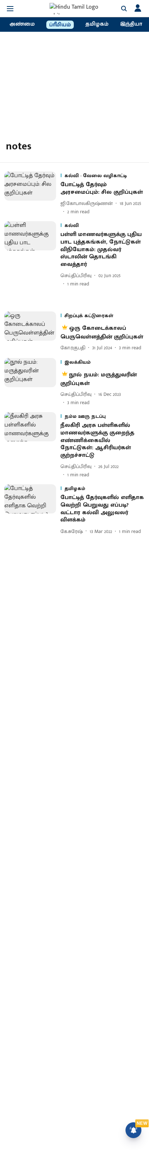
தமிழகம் (96, 24)
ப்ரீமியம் (60, 25)
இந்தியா (131, 24)
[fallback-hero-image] (32, 193)
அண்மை (22, 24)
